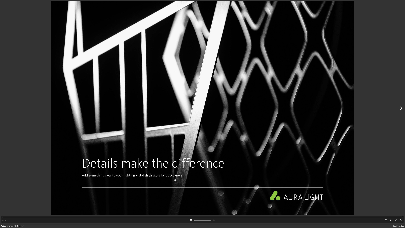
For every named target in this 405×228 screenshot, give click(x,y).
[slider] (202, 220)
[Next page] (401, 112)
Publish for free (398, 226)
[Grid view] (191, 220)
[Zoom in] (214, 220)
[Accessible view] (386, 220)
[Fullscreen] (401, 220)
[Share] (396, 220)
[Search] (391, 220)
